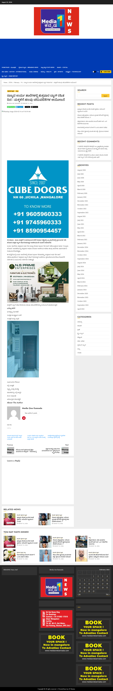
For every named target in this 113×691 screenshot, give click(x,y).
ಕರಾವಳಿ (18, 515)
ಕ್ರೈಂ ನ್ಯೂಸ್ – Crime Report (10, 76)
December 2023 (82, 293)
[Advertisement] (56, 52)
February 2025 (82, 240)
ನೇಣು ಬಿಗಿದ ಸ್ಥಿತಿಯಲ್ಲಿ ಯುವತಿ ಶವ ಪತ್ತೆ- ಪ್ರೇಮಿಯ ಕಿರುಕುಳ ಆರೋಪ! (62, 556)
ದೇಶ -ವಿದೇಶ (80, 341)
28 (89, 591)
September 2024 (82, 259)
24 (102, 587)
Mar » (107, 594)
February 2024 (82, 286)
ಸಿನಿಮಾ (79, 353)
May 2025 (80, 228)
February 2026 (82, 193)
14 (89, 584)
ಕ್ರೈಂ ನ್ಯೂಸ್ (80, 333)
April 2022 (80, 309)
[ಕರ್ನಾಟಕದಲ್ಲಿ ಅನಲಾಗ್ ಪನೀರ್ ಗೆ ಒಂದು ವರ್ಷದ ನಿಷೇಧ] (10, 556)
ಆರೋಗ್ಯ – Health (46, 72)
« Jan (79, 594)
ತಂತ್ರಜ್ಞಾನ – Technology (73, 72)
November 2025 (82, 205)
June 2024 (80, 270)
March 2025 (81, 236)
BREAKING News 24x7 (11, 570)
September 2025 (82, 213)
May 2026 (80, 182)
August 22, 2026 (94, 546)
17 (102, 584)
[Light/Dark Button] (94, 72)
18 (107, 584)
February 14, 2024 (27, 103)
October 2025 (81, 209)
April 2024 (80, 278)
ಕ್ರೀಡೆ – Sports (58, 72)
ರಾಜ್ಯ (17, 91)
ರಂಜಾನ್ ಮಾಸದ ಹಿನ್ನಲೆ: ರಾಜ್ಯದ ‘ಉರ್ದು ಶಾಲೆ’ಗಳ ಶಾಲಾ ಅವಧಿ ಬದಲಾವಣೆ (14, 437)
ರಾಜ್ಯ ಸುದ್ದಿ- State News (47, 67)
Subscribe (107, 72)
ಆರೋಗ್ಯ (79, 322)
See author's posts (31, 413)
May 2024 (80, 274)
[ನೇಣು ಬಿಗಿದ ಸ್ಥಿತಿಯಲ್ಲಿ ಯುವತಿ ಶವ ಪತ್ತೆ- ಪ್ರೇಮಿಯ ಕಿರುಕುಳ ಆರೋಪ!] (45, 556)
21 (89, 587)
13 (84, 584)
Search (81, 90)
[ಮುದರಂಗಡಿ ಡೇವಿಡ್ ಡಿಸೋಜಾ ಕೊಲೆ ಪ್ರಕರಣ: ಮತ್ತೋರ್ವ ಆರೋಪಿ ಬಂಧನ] (81, 556)
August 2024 (81, 263)
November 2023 (82, 297)
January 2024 (81, 290)
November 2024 (82, 251)
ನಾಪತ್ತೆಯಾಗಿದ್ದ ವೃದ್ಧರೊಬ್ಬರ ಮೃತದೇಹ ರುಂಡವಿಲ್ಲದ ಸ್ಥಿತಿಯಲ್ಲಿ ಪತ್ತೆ (56, 436)
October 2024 (81, 255)
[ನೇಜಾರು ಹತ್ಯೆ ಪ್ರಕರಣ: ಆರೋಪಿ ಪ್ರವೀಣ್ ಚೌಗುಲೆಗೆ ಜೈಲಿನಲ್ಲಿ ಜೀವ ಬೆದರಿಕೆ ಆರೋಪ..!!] (45, 519)
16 (98, 584)
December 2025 (82, 201)
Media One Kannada (14, 103)
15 (93, 584)
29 (93, 591)
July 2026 (80, 174)
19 (80, 587)
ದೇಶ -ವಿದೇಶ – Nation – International (14, 72)
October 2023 (81, 301)
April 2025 (80, 232)
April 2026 (80, 186)
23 (98, 587)
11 (107, 580)
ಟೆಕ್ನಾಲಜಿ (79, 337)
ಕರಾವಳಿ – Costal (62, 67)
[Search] (98, 71)
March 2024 (81, 282)
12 (80, 584)
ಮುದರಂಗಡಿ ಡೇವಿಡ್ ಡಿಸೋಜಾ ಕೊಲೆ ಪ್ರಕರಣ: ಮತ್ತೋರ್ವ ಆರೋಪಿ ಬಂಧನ (98, 556)
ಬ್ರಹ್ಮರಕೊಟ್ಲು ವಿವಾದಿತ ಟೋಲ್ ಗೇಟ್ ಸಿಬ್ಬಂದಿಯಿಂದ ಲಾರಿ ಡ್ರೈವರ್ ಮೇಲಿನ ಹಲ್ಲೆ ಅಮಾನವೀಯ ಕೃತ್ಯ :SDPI (93, 148)
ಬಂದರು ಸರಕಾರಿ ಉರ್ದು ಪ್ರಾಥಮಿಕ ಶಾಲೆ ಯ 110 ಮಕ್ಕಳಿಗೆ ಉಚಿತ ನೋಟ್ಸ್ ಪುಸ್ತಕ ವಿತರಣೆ (36, 437)
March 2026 (81, 189)
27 (84, 591)
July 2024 (80, 266)
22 (93, 587)
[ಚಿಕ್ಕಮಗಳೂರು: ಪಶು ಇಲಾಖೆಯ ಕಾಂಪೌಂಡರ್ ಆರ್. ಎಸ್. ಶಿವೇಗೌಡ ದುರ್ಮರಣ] (81, 542)
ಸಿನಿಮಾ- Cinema (33, 72)
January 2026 (81, 197)
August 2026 (81, 170)
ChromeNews (62, 689)
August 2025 (81, 216)
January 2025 (81, 243)
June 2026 (80, 178)
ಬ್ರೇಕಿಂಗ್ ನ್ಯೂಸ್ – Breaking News (28, 67)
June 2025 (80, 224)
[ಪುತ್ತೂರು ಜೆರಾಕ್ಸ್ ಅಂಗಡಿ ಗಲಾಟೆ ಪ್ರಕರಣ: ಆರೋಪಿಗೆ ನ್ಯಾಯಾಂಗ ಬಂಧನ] (10, 519)
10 (102, 580)
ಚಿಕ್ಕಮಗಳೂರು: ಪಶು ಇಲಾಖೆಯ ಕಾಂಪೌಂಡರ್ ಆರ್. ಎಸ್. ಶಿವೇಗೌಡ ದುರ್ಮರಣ (98, 542)
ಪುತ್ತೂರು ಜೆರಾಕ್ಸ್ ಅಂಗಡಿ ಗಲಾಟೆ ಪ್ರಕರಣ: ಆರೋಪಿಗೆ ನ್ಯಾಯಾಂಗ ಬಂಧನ (25, 519)
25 (107, 587)
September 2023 (82, 305)
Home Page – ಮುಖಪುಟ (9, 67)
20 (84, 587)
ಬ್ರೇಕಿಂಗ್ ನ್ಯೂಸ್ (11, 91)
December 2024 (82, 247)
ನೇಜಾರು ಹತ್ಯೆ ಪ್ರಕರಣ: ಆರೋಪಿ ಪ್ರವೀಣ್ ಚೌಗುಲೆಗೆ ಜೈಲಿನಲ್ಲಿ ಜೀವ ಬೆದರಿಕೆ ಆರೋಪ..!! (60, 519)
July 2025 (80, 220)
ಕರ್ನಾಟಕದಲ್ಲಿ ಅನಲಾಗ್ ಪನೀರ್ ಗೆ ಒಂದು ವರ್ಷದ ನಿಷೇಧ (92, 127)
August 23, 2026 (23, 523)
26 (80, 591)
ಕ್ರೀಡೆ (78, 330)
